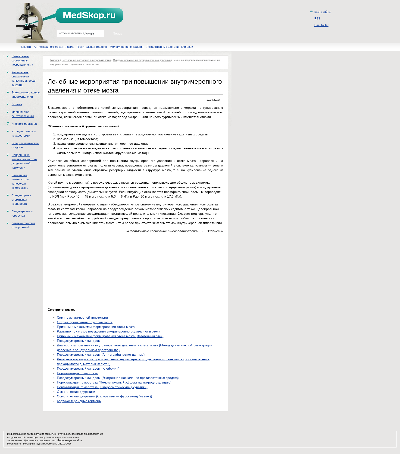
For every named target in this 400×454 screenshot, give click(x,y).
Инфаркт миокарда (24, 123)
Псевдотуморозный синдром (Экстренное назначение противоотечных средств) (118, 378)
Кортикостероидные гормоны (79, 401)
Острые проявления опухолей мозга (84, 322)
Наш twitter (321, 25)
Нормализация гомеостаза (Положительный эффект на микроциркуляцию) (114, 382)
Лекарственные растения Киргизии (170, 46)
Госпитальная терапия (92, 46)
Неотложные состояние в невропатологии (22, 60)
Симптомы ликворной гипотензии (82, 317)
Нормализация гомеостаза (77, 373)
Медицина (29, 443)
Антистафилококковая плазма (54, 46)
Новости (25, 46)
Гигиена (17, 104)
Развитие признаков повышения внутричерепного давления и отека (108, 331)
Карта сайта (322, 11)
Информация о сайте (69, 440)
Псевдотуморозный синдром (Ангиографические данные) (101, 354)
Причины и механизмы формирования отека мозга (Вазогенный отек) (110, 336)
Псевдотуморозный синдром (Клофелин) (88, 368)
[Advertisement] (86, 269)
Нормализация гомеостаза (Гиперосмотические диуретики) (102, 387)
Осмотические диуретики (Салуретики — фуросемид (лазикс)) (104, 396)
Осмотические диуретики (76, 391)
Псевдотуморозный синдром (78, 340)
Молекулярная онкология (127, 46)
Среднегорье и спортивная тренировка (21, 199)
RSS (317, 18)
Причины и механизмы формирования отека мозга (96, 327)
